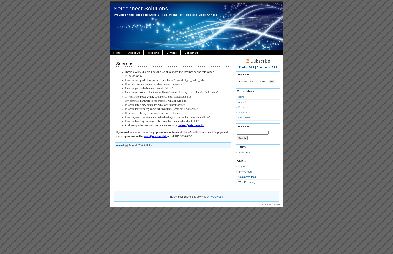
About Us (134, 52)
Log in (241, 166)
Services (172, 52)
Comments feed (247, 177)
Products (153, 52)
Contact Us (191, 52)
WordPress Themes (269, 204)
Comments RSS (267, 67)
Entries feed (245, 171)
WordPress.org (246, 182)
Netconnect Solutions (140, 8)
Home (117, 52)
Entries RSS (246, 67)
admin (119, 145)
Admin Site (244, 152)
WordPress (216, 196)
